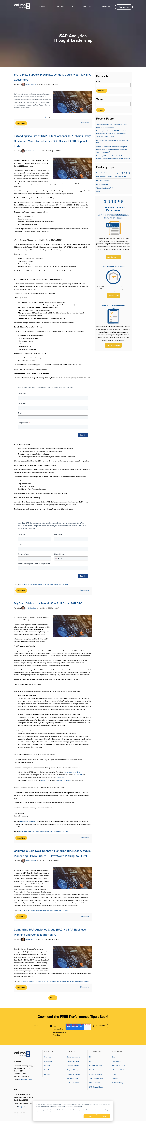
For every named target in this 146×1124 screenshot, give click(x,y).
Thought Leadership (104, 188)
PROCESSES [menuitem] (61, 7)
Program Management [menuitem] (74, 1070)
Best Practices (102, 180)
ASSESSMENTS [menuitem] (105, 7)
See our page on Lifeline (72, 772)
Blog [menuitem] (113, 1057)
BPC (20, 117)
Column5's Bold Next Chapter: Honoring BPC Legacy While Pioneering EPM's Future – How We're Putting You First (111, 149)
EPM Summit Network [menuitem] (119, 1070)
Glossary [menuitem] (115, 1078)
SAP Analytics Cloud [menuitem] (96, 1078)
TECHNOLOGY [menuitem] (73, 7)
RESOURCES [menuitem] (86, 7)
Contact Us (124, 7)
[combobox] (53, 568)
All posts (53, 998)
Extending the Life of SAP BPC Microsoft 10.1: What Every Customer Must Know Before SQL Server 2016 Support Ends (52, 141)
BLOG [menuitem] (95, 7)
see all (98, 191)
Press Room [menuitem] (48, 1070)
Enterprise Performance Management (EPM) (113, 173)
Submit (82, 435)
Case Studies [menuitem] (116, 1061)
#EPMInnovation (55, 117)
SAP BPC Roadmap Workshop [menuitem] (74, 1083)
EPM (23, 117)
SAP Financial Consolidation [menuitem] (96, 1087)
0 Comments (84, 123)
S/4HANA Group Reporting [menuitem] (96, 1074)
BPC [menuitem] (90, 1057)
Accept (90, 1116)
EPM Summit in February (28, 821)
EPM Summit (77, 775)
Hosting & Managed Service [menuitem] (74, 1074)
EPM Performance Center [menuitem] (119, 1065)
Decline (104, 1116)
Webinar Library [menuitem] (117, 1083)
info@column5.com (25, 1079)
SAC (48, 981)
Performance (102, 184)
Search (100, 99)
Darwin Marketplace (64, 780)
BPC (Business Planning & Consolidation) (32, 981)
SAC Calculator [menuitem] (94, 1083)
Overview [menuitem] (47, 1057)
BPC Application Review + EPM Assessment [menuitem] (74, 1078)
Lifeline (42, 780)
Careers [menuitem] (47, 1074)
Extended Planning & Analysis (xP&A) (37, 117)
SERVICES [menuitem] (51, 7)
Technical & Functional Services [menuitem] (74, 1065)
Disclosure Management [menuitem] (96, 1065)
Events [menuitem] (114, 1074)
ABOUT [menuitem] (42, 7)
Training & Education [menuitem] (74, 1061)
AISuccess (65, 117)
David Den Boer (30, 84)
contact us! (60, 777)
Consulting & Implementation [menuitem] (74, 1057)
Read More (21, 123)
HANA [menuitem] (91, 1070)
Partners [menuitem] (47, 1065)
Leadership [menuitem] (48, 1061)
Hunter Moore (30, 939)
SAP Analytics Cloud (57, 981)
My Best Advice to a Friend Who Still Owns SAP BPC (48, 603)
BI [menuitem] (90, 1061)
